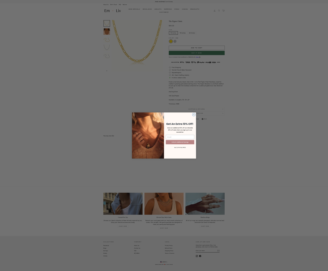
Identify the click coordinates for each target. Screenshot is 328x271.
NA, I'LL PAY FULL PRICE (180, 147)
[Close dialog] (193, 114)
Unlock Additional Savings (180, 142)
